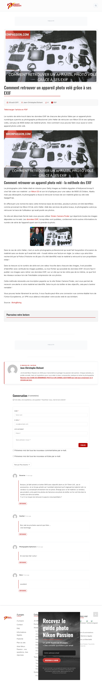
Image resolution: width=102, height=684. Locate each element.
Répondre (23, 503)
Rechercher (96, 5)
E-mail (17, 420)
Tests (36, 657)
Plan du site (21, 643)
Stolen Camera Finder (60, 216)
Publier (83, 445)
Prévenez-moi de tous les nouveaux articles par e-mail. (38, 456)
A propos (20, 621)
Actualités (37, 628)
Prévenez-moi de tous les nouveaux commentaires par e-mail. (41, 450)
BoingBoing (16, 302)
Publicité (20, 639)
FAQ (18, 628)
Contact (20, 625)
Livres (38, 653)
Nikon (38, 639)
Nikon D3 (35, 191)
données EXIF (32, 219)
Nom (16, 411)
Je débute (37, 621)
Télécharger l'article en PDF (16, 110)
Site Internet (19, 429)
